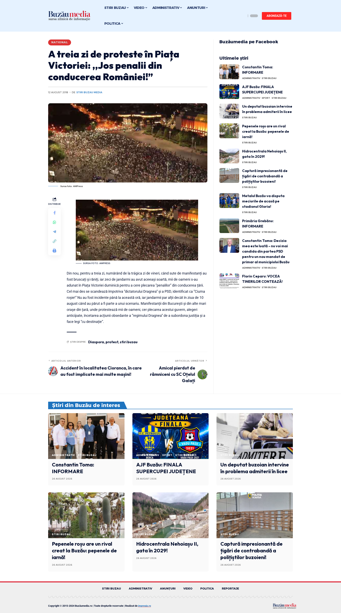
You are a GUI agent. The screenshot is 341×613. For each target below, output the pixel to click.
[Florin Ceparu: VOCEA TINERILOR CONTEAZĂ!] (229, 281)
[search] (242, 16)
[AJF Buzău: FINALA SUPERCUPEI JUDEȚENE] (229, 91)
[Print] (54, 250)
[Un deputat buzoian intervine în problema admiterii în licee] (229, 111)
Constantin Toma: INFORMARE (73, 468)
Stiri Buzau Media (89, 92)
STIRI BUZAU (269, 78)
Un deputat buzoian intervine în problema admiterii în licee (254, 468)
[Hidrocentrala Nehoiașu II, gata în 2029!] (229, 156)
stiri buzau (129, 342)
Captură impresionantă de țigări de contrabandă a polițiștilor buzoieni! (265, 176)
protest (112, 342)
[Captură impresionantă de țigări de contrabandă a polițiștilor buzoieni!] (229, 175)
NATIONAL (59, 42)
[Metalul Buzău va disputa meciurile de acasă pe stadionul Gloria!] (229, 200)
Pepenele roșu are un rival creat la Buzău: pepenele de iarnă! (265, 131)
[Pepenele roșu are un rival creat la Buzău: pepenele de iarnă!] (229, 130)
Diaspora (96, 342)
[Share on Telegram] (54, 231)
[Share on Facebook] (54, 212)
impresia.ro (144, 605)
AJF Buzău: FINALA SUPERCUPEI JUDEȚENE (166, 468)
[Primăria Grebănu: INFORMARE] (229, 225)
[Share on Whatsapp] (54, 222)
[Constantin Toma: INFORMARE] (229, 71)
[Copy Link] (54, 241)
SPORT (266, 98)
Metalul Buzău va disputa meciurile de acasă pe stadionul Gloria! (263, 201)
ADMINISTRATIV (251, 78)
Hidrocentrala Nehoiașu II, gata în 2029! (167, 547)
